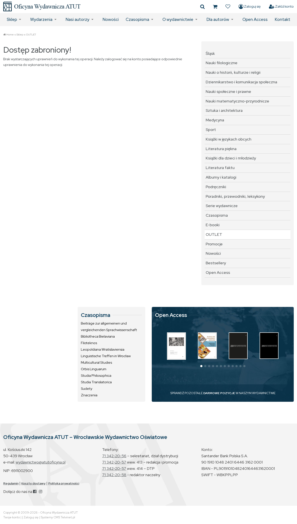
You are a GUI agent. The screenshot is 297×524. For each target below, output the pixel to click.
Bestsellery (216, 262)
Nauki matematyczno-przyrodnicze (237, 101)
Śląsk (210, 53)
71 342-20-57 (114, 462)
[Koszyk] (215, 6)
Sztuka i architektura (224, 110)
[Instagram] (40, 491)
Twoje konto (11, 517)
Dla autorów (218, 19)
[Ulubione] (227, 6)
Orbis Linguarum (93, 369)
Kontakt (282, 19)
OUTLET (31, 34)
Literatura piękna (221, 148)
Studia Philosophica (96, 375)
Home (10, 34)
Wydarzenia (41, 19)
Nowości (111, 19)
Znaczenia (89, 395)
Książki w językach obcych (228, 139)
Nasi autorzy (77, 19)
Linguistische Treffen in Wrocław (106, 356)
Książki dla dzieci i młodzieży (231, 158)
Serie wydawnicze (222, 205)
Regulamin (10, 483)
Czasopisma (137, 19)
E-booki (213, 224)
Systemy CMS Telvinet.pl (58, 517)
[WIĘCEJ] (176, 346)
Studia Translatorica (96, 382)
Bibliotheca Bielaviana (98, 336)
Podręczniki (216, 186)
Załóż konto (284, 6)
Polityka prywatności (63, 483)
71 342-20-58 (114, 474)
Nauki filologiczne (221, 62)
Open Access (255, 19)
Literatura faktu (220, 167)
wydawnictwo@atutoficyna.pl (40, 462)
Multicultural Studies (96, 362)
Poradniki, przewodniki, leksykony (235, 196)
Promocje (214, 243)
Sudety (86, 388)
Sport (211, 129)
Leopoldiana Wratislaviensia (102, 349)
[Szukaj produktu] (202, 6)
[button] (201, 366)
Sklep (12, 19)
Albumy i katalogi (221, 177)
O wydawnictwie (177, 19)
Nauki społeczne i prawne (228, 91)
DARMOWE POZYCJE (219, 393)
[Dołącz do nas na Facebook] (34, 491)
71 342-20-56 (114, 455)
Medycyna (215, 119)
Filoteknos (89, 343)
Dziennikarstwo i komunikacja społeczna (241, 81)
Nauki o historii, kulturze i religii (233, 72)
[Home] (41, 6)
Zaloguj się (252, 6)
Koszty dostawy (33, 483)
